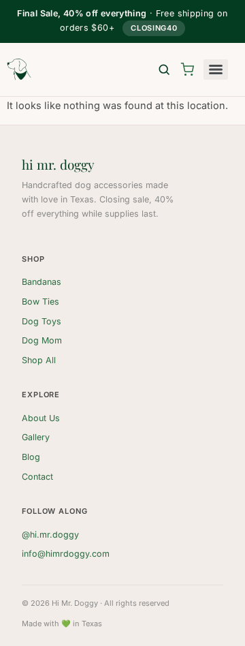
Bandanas (41, 282)
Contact (37, 477)
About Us (41, 418)
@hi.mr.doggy (50, 534)
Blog (31, 457)
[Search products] (164, 69)
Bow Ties (40, 301)
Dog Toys (41, 321)
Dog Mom (42, 340)
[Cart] (187, 69)
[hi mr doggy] (19, 69)
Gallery (36, 437)
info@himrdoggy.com (66, 554)
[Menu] (215, 69)
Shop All (39, 360)
